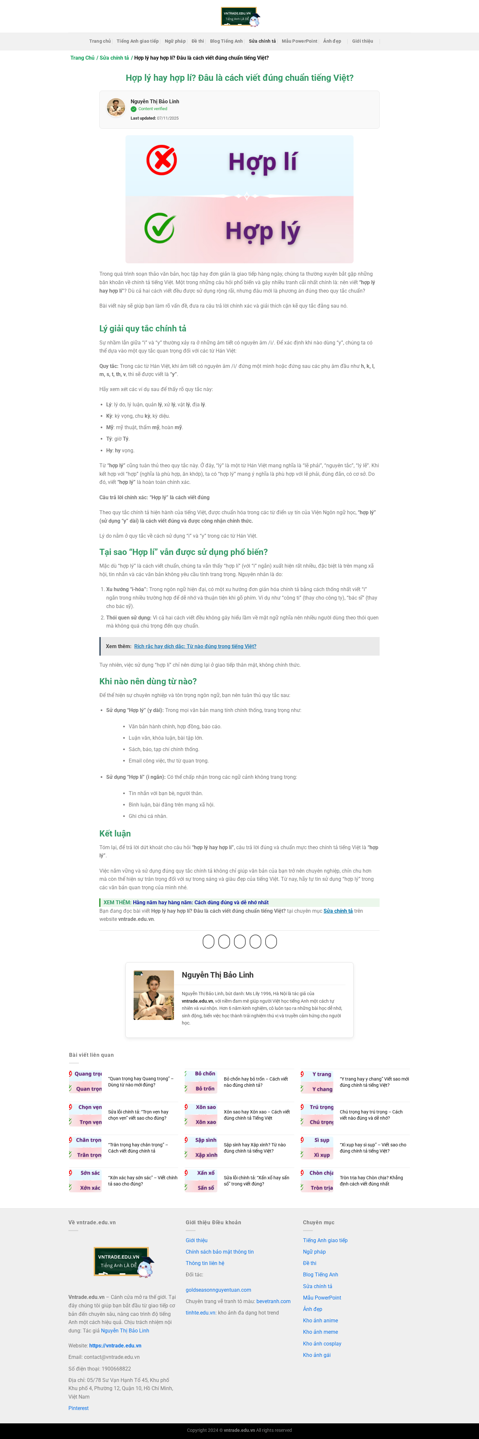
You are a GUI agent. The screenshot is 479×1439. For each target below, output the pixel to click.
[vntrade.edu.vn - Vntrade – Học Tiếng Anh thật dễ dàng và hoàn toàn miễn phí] (239, 16)
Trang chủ (100, 41)
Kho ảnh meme (320, 1332)
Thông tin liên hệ (205, 1263)
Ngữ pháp (175, 41)
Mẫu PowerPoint (299, 41)
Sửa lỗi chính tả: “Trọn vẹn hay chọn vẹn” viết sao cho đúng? (138, 1115)
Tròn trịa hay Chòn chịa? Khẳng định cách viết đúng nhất (371, 1181)
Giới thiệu (362, 41)
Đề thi (198, 41)
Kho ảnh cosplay (322, 1344)
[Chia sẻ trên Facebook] (208, 942)
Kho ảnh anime (320, 1320)
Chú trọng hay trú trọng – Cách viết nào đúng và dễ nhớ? (371, 1115)
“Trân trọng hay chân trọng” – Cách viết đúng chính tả (138, 1148)
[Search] (387, 41)
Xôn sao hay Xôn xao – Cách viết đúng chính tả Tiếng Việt (257, 1115)
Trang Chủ (82, 58)
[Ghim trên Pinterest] (255, 942)
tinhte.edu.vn (200, 1313)
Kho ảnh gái (317, 1355)
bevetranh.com (273, 1301)
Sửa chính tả (262, 41)
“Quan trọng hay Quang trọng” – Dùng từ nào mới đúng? (141, 1082)
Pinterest (78, 1408)
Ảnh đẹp (332, 41)
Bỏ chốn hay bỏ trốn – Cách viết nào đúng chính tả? (256, 1082)
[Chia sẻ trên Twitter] (224, 942)
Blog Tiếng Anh (226, 41)
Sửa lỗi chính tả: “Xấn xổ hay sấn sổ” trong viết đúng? (256, 1181)
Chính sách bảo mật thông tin (220, 1252)
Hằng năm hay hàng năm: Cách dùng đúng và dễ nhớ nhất (201, 902)
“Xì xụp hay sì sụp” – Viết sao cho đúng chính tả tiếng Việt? (373, 1148)
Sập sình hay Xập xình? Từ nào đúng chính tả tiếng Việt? (255, 1148)
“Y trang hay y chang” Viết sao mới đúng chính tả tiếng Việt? (374, 1082)
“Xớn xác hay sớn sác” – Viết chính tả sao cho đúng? (143, 1181)
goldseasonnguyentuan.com (218, 1290)
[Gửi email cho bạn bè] (240, 942)
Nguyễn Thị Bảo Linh (155, 101)
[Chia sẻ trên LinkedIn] (271, 942)
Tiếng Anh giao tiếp (138, 41)
